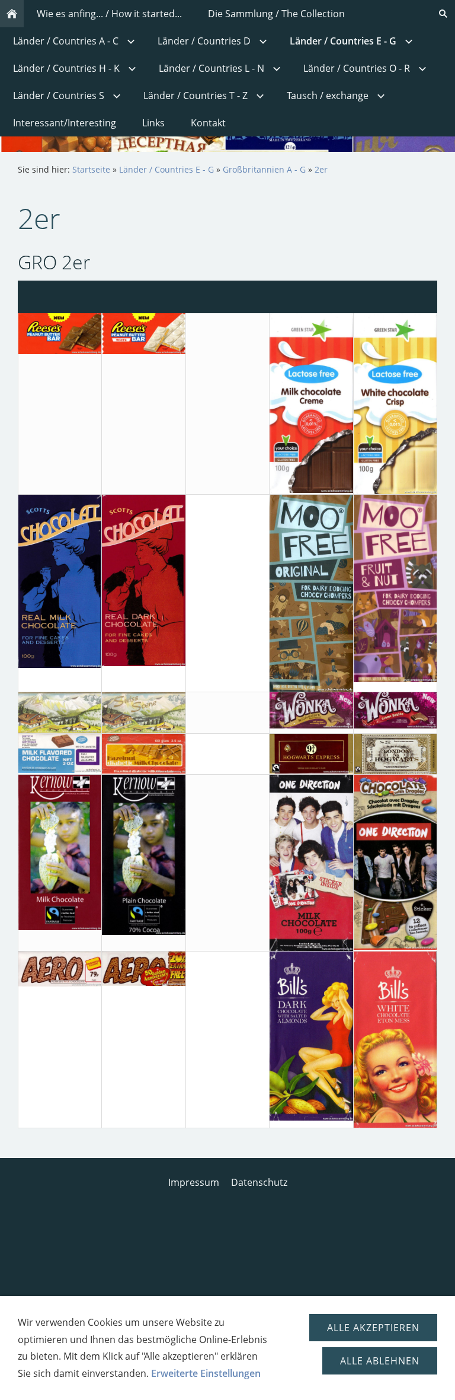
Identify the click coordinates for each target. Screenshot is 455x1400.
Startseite (91, 169)
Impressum (193, 1182)
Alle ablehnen (379, 1360)
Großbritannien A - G (264, 169)
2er (321, 169)
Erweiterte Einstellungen (206, 1373)
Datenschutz (259, 1182)
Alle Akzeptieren (373, 1327)
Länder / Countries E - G (166, 169)
